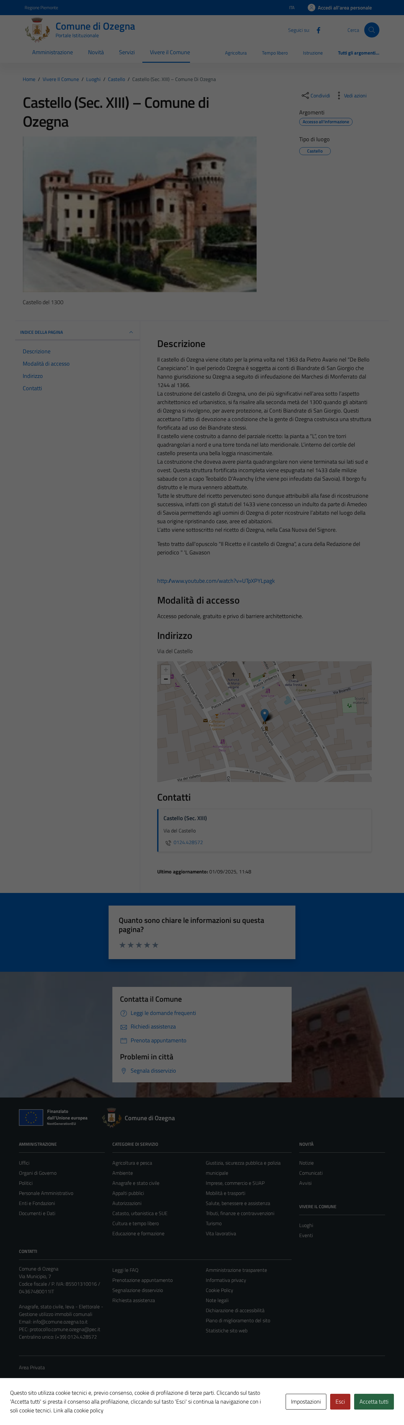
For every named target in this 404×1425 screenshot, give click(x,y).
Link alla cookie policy (78, 1410)
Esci (340, 1401)
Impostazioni (306, 1401)
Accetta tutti (374, 1401)
